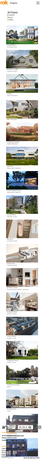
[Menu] (38, 3)
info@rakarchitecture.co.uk (15, 435)
